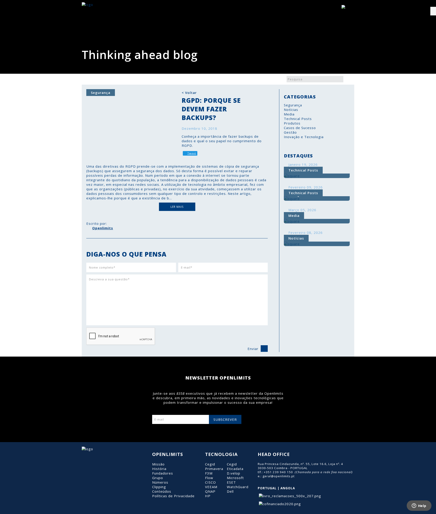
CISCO (210, 482)
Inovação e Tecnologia (304, 137)
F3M (209, 473)
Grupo (157, 477)
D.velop (233, 473)
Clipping (159, 487)
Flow (209, 477)
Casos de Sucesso (300, 127)
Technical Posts (298, 118)
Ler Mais (177, 207)
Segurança (293, 105)
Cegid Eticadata (235, 466)
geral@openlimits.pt (279, 476)
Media (289, 114)
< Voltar (189, 92)
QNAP (210, 491)
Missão (158, 464)
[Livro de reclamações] (289, 496)
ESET (231, 482)
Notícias (291, 109)
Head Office (274, 454)
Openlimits (102, 228)
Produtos (292, 123)
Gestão (290, 132)
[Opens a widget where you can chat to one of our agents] (418, 506)
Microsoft (235, 477)
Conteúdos (161, 491)
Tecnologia (221, 454)
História (159, 468)
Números (160, 482)
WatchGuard (237, 487)
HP (208, 496)
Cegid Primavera (214, 466)
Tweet (191, 153)
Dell (230, 491)
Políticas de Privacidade (173, 496)
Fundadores (162, 473)
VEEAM (211, 487)
